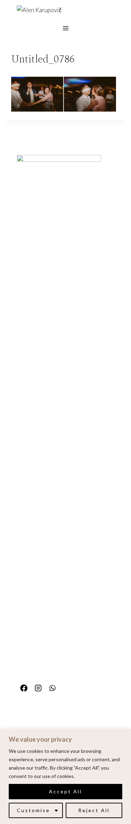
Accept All (65, 791)
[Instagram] (38, 688)
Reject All (94, 810)
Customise (33, 810)
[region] (65, 776)
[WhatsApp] (52, 688)
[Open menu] (65, 28)
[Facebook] (24, 688)
